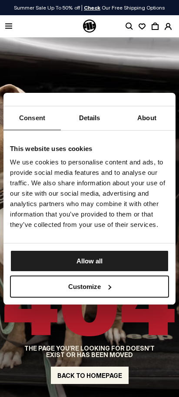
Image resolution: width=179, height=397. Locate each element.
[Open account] (168, 26)
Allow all (89, 261)
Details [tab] (89, 117)
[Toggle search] (129, 26)
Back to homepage (89, 375)
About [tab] (146, 117)
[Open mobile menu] (8, 27)
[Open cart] (155, 26)
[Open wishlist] (142, 26)
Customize (84, 286)
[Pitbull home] (89, 26)
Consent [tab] (32, 117)
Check (92, 7)
